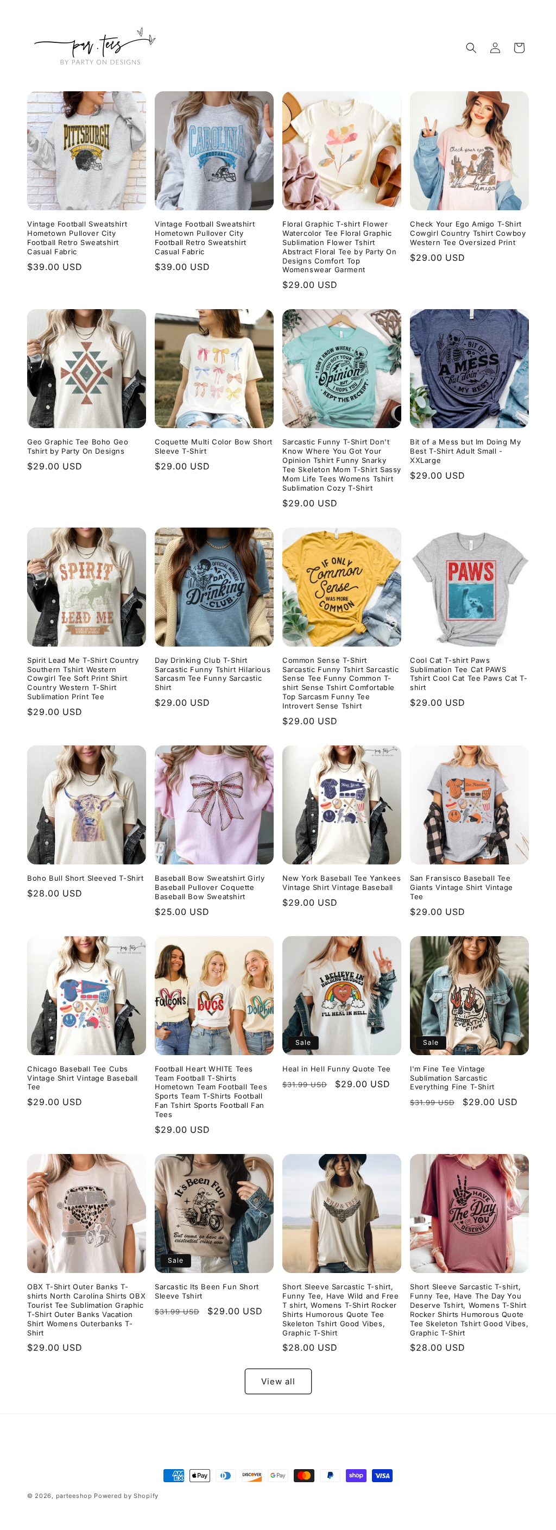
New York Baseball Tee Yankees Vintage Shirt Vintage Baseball (341, 883)
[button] (471, 48)
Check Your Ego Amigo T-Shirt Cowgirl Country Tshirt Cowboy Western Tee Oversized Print (468, 233)
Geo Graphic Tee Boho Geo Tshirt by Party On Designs (77, 446)
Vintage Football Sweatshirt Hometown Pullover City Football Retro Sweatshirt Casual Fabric (77, 238)
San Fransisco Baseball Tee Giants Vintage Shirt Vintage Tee (461, 887)
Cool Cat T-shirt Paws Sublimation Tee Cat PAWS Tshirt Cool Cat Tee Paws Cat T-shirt (469, 674)
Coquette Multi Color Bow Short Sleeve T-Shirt (214, 446)
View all (278, 1381)
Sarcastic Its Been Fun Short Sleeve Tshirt (207, 1291)
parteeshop (74, 1496)
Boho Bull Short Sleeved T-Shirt (85, 878)
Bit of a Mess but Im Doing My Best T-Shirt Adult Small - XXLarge (465, 451)
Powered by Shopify (126, 1496)
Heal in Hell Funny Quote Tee (336, 1068)
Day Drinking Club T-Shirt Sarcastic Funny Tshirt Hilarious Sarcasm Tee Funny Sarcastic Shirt (212, 674)
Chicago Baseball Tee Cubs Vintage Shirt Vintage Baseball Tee (82, 1078)
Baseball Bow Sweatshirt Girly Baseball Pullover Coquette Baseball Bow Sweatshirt (209, 887)
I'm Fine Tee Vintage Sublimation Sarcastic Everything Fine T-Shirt (452, 1078)
